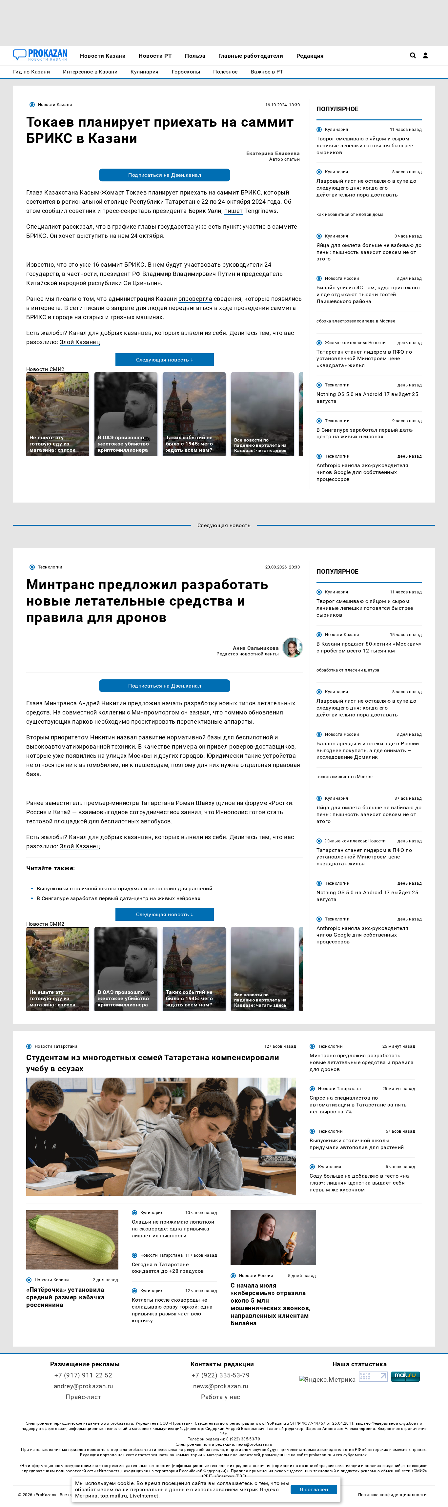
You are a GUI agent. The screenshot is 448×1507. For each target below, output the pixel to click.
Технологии (337, 384)
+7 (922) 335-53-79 (221, 1375)
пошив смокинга (334, 776)
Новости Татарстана (56, 1046)
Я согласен (314, 1489)
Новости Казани (55, 104)
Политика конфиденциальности (392, 1494)
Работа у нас (220, 1397)
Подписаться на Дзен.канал (164, 175)
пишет (233, 210)
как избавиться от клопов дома (349, 214)
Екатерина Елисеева (273, 153)
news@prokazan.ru (220, 1386)
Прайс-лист (83, 1397)
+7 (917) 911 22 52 (83, 1375)
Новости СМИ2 (45, 369)
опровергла (195, 298)
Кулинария (336, 129)
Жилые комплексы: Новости (355, 342)
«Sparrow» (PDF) (230, 1476)
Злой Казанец (80, 342)
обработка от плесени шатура (347, 670)
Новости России (342, 278)
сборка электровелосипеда (345, 321)
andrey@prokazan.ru (83, 1386)
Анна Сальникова (256, 648)
